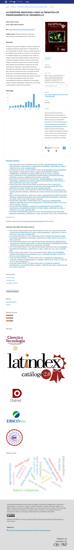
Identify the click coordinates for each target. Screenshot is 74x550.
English (8, 305)
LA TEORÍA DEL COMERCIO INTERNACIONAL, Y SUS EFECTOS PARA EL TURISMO (35, 264)
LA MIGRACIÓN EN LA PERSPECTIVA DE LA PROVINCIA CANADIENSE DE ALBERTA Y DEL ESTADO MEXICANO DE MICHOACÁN (38, 196)
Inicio (7, 7)
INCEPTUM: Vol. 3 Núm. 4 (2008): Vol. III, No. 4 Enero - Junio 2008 (39, 173)
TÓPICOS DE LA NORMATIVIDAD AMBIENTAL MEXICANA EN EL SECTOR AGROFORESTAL (35, 201)
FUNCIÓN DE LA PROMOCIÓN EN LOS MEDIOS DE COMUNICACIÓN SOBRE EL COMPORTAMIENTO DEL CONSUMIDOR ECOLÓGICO (39, 242)
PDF (48, 58)
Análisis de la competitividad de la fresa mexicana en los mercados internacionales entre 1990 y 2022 (36, 185)
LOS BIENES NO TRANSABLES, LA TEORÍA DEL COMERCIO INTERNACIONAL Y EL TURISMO (36, 258)
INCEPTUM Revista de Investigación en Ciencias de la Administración (29, 530)
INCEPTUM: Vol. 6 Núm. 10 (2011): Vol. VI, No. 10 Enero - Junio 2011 (38, 198)
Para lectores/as (10, 277)
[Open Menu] (6, 2)
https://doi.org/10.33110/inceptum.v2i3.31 (22, 29)
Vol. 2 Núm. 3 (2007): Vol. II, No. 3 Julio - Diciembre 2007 (32, 7)
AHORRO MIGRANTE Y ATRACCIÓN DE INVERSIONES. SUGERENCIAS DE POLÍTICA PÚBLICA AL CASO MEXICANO (36, 180)
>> (14, 217)
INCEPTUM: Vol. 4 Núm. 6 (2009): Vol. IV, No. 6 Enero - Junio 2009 (29, 245)
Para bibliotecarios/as (12, 283)
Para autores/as (10, 280)
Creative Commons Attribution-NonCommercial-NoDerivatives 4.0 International (56, 124)
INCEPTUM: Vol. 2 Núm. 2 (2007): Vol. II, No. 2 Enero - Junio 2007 (37, 181)
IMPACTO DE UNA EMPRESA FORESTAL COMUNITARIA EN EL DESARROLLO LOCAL (37, 253)
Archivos (13, 7)
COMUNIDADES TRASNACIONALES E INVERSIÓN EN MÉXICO (45, 175)
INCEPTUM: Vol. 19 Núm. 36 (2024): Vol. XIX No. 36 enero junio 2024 (30, 188)
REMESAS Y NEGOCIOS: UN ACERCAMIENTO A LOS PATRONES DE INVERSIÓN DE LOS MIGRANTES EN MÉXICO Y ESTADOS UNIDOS (36, 207)
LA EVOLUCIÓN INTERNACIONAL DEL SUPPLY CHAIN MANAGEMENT (30, 232)
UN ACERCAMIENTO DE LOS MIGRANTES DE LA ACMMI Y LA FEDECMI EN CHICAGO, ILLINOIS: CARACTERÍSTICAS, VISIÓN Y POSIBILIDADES (38, 171)
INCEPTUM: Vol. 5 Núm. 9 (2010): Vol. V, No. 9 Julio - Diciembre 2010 (46, 213)
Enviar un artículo (12, 291)
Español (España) (11, 302)
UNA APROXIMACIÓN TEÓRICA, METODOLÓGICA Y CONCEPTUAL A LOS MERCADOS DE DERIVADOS (36, 165)
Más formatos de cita (51, 86)
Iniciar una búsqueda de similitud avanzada (29, 221)
